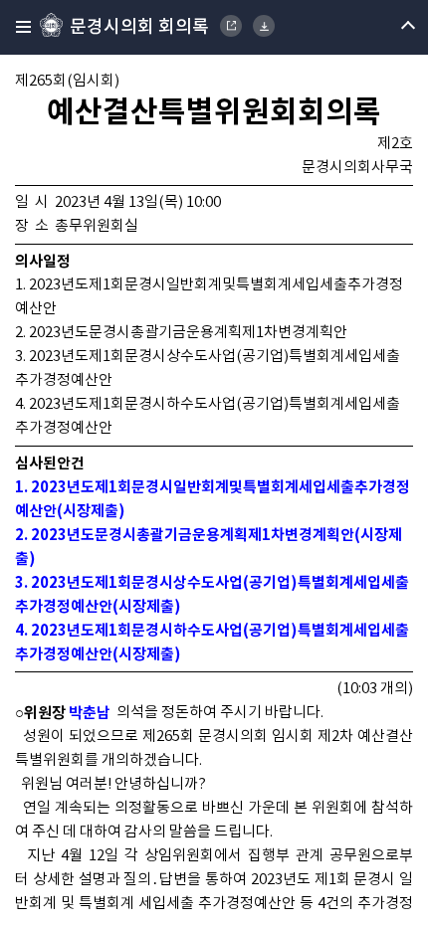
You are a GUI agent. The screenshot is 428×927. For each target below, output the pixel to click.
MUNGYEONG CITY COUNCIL (231, 26)
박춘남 (89, 713)
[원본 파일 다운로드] (264, 26)
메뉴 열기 (390, 27)
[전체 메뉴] (17, 27)
